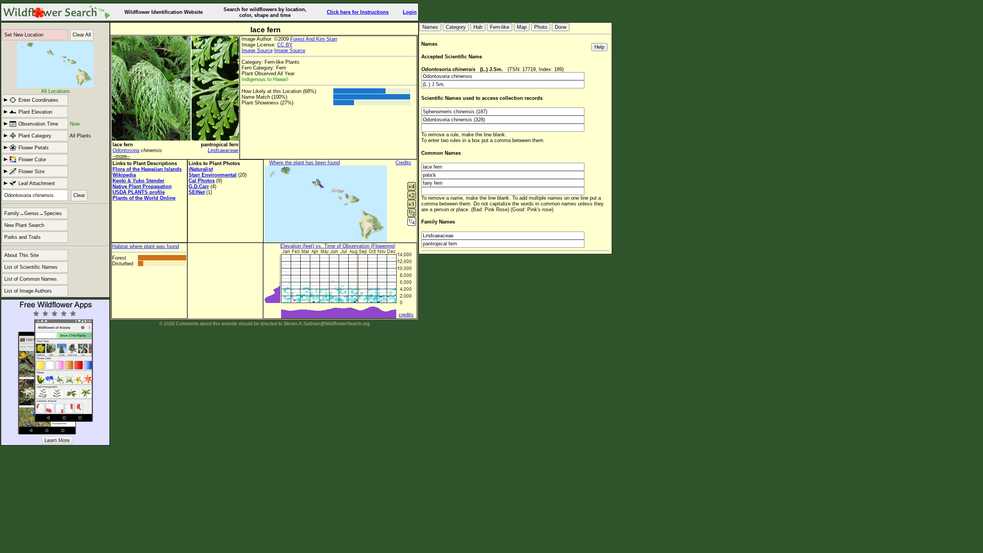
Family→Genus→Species (33, 213)
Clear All (82, 35)
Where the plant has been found (304, 163)
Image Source (257, 50)
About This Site (21, 255)
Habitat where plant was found (145, 246)
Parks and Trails (22, 237)
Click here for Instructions (358, 12)
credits (406, 315)
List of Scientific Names (31, 267)
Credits (403, 163)
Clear (79, 195)
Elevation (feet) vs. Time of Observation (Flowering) (337, 246)
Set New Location (23, 35)
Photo (540, 27)
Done (560, 27)
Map (521, 27)
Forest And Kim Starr (313, 39)
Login (410, 12)
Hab (477, 27)
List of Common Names (30, 279)
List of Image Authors (28, 291)
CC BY (285, 45)
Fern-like (499, 27)
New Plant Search (24, 225)
